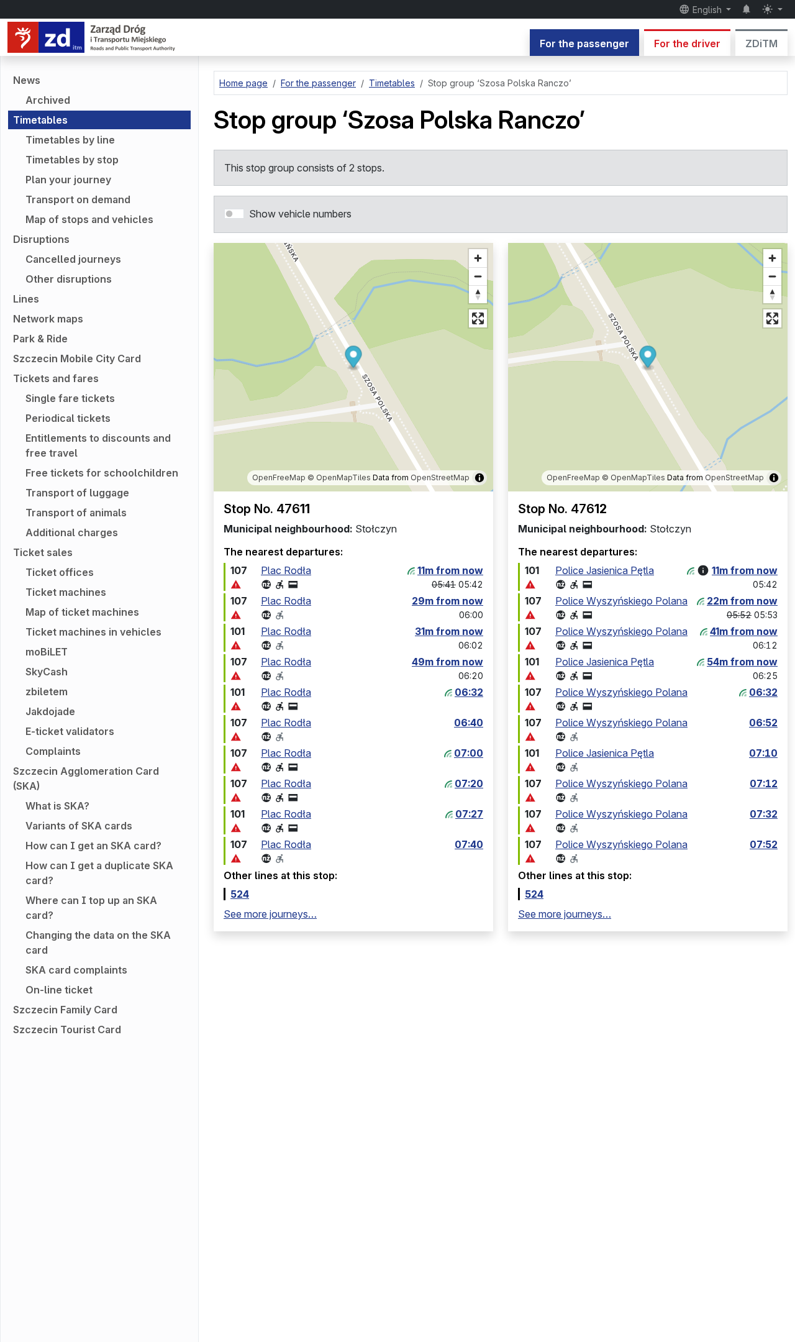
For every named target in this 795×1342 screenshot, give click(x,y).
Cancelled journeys (73, 259)
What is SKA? (57, 806)
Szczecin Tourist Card (67, 1029)
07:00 (468, 753)
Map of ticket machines (82, 612)
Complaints (53, 751)
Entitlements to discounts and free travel (98, 445)
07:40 (469, 844)
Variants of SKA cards (78, 825)
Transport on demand (77, 199)
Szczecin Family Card (65, 1009)
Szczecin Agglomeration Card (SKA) (86, 778)
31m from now (449, 631)
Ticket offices (59, 572)
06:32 (469, 692)
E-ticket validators (69, 731)
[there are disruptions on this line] (236, 584)
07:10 (763, 753)
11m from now (450, 570)
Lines (26, 299)
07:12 (764, 783)
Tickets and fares (56, 378)
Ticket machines (65, 592)
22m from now (742, 601)
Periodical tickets (68, 418)
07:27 (469, 814)
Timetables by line (70, 140)
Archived (47, 100)
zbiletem (46, 691)
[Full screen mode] (478, 318)
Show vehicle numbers (300, 214)
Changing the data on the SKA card (98, 942)
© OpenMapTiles (339, 477)
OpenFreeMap (279, 477)
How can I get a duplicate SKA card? (99, 873)
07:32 (764, 814)
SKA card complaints (76, 970)
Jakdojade (50, 711)
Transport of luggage (77, 492)
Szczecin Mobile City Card (77, 358)
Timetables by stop (72, 159)
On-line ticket (59, 990)
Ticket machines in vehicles (93, 632)
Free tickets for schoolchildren (101, 473)
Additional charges (71, 532)
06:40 (468, 722)
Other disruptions (68, 279)
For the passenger (584, 43)
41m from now (744, 631)
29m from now (447, 601)
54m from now (742, 661)
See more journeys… (270, 914)
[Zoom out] (478, 276)
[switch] (234, 214)
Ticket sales (43, 552)
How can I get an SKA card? (93, 845)
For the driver (687, 43)
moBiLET (46, 652)
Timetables (40, 120)
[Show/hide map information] (479, 477)
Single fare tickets (70, 398)
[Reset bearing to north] (478, 294)
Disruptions (41, 239)
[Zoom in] (478, 258)
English (707, 9)
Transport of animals (76, 512)
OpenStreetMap (440, 477)
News (26, 80)
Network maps (48, 319)
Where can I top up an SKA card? (91, 907)
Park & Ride (40, 338)
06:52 (763, 722)
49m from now (447, 661)
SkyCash (46, 671)
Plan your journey (68, 179)
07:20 (469, 783)
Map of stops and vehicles (89, 219)
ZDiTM (761, 43)
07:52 (764, 844)
